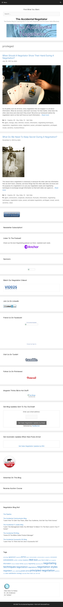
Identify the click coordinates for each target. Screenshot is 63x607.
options (14, 571)
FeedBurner (36, 426)
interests (13, 563)
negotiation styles (16, 125)
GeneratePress (45, 604)
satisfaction (12, 573)
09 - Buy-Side (18, 120)
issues (17, 563)
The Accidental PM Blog (11, 533)
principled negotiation (42, 125)
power (33, 125)
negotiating (31, 563)
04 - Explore (8, 120)
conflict (16, 560)
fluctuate (36, 198)
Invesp (34, 396)
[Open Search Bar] (60, 2)
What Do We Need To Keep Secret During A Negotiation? (29, 137)
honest (27, 122)
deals (36, 560)
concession (53, 557)
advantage (5, 557)
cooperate (21, 198)
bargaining (18, 557)
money (21, 563)
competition (47, 557)
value (11, 203)
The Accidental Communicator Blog (14, 518)
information (33, 122)
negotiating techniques (45, 122)
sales (6, 573)
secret (57, 200)
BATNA (23, 557)
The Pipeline (7, 514)
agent (6, 122)
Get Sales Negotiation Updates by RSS (31, 446)
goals (39, 560)
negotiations (32, 567)
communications (41, 557)
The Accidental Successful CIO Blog (15, 539)
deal (16, 122)
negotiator (26, 125)
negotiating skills (39, 563)
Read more (45, 115)
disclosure (28, 198)
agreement (12, 557)
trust (31, 573)
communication (33, 557)
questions (57, 571)
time (28, 573)
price (27, 571)
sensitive (10, 128)
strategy (19, 573)
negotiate (26, 563)
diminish (21, 122)
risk (4, 573)
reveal (4, 128)
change (11, 122)
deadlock (25, 560)
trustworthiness (19, 128)
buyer (27, 557)
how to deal (44, 560)
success (24, 573)
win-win (38, 573)
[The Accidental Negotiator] (31, 324)
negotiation (6, 125)
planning (18, 571)
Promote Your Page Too (31, 344)
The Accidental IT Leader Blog (13, 525)
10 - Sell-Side (27, 120)
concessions (13, 198)
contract (20, 560)
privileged (53, 125)
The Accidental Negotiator (31, 19)
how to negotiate (52, 560)
